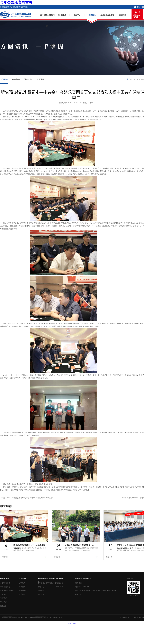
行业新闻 (16, 79)
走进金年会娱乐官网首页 (107, 18)
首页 (138, 79)
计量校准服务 (5, 583)
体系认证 (3, 594)
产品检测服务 (5, 587)
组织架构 (41, 590)
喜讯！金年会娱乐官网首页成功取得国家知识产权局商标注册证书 (31, 498)
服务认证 (3, 598)
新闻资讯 (92, 15)
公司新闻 (4, 79)
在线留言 (59, 583)
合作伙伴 (41, 594)
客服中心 (77, 15)
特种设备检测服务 (7, 590)
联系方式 (59, 587)
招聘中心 (41, 587)
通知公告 (28, 79)
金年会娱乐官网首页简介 (47, 583)
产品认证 (3, 602)
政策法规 (40, 79)
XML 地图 (72, 624)
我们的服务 (62, 15)
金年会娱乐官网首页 (16, 2)
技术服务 (3, 606)
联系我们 (122, 15)
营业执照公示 (125, 617)
